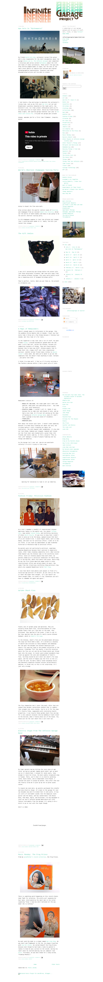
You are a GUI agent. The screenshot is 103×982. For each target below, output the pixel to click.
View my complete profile (75, 75)
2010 (65, 282)
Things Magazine (68, 206)
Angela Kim (66, 400)
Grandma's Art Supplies (70, 179)
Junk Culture (67, 445)
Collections (66, 110)
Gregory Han (66, 408)
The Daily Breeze (68, 215)
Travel (65, 165)
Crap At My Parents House (71, 441)
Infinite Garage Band (38, 415)
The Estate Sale (30, 321)
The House (32, 488)
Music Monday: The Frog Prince (32, 854)
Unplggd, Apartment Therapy (72, 212)
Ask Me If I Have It (69, 100)
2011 (65, 245)
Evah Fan (65, 404)
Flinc (64, 406)
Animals (65, 96)
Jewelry (65, 127)
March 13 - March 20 (72, 265)
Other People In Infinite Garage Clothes (31, 161)
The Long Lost (67, 427)
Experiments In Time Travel (72, 187)
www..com (70, 330)
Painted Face (67, 417)
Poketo (65, 421)
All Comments (69, 322)
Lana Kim (65, 429)
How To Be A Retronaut (70, 443)
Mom (64, 133)
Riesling (55, 210)
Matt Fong (47, 567)
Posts (67, 318)
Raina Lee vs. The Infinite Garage (35, 61)
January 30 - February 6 (74, 270)
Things (65, 159)
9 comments (37, 581)
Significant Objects (69, 203)
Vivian (25, 342)
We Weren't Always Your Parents (73, 189)
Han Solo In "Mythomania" (30, 29)
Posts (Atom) (32, 968)
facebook (65, 42)
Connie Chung (35, 533)
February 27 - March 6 (73, 267)
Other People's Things (70, 143)
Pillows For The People (70, 419)
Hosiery (65, 125)
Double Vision (67, 177)
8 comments (37, 845)
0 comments (37, 226)
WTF (64, 169)
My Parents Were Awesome (71, 449)
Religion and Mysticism (70, 145)
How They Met (67, 193)
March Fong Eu (29, 535)
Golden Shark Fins (26, 591)
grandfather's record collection (35, 857)
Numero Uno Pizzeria (47, 212)
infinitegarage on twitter (76, 311)
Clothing (24, 321)
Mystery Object (67, 137)
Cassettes (66, 104)
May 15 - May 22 (71, 252)
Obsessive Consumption (70, 451)
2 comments (37, 957)
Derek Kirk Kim (30, 57)
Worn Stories (67, 201)
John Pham (66, 413)
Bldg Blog (66, 439)
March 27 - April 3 (72, 262)
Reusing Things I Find (46, 161)
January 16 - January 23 (74, 274)
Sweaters (65, 151)
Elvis (20, 952)
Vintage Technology (69, 167)
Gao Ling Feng (51, 941)
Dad (64, 112)
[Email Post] (42, 159)
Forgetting (66, 122)
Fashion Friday (25, 582)
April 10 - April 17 (72, 257)
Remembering (32, 582)
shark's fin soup (36, 636)
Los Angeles (66, 129)
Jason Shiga (66, 411)
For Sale (65, 120)
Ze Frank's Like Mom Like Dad (72, 204)
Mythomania (42, 63)
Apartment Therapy (69, 210)
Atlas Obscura (67, 437)
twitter (65, 41)
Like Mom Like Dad (69, 447)
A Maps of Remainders (28, 329)
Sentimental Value (69, 455)
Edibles (24, 227)
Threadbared (66, 217)
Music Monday (25, 846)
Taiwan (38, 723)
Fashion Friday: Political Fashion (35, 496)
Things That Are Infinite (71, 161)
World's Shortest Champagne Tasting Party (38, 170)
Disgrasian (66, 208)
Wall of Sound (67, 185)
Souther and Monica (69, 425)
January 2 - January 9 (73, 279)
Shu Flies (66, 423)
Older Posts (56, 964)
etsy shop (66, 39)
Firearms (65, 118)
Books (64, 102)
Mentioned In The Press (70, 131)
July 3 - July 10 (71, 247)
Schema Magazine (68, 213)
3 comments (37, 159)
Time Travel (66, 163)
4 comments (37, 486)
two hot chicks (27, 945)
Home (35, 964)
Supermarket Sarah (69, 459)
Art (64, 98)
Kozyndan (65, 415)
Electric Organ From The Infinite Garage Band (38, 732)
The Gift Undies (25, 234)
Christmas (66, 106)
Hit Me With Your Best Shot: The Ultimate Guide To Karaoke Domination (73, 396)
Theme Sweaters (67, 191)
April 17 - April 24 (72, 255)
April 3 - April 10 (72, 260)
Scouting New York (69, 453)
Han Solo (45, 104)
